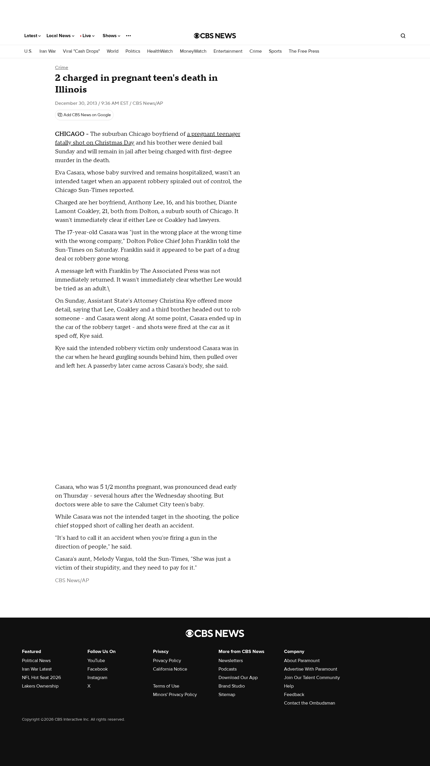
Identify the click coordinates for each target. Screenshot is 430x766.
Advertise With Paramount (310, 669)
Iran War (47, 51)
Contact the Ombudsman (309, 703)
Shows (110, 35)
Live (87, 36)
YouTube (96, 660)
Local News (59, 35)
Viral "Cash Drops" (81, 51)
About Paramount (302, 660)
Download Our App (238, 677)
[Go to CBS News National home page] (215, 36)
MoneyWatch (193, 51)
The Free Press (304, 51)
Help (289, 686)
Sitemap (227, 694)
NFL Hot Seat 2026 (41, 677)
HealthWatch (160, 51)
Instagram (97, 677)
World (112, 51)
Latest (31, 35)
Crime (256, 51)
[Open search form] (403, 35)
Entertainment (228, 51)
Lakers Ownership (40, 686)
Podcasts (228, 669)
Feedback (294, 694)
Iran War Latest (37, 669)
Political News (36, 660)
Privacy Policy (167, 660)
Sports (275, 51)
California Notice (170, 669)
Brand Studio (232, 686)
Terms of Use (166, 686)
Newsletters (231, 660)
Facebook (97, 669)
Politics (132, 51)
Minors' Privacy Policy (175, 694)
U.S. (28, 51)
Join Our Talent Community (312, 677)
